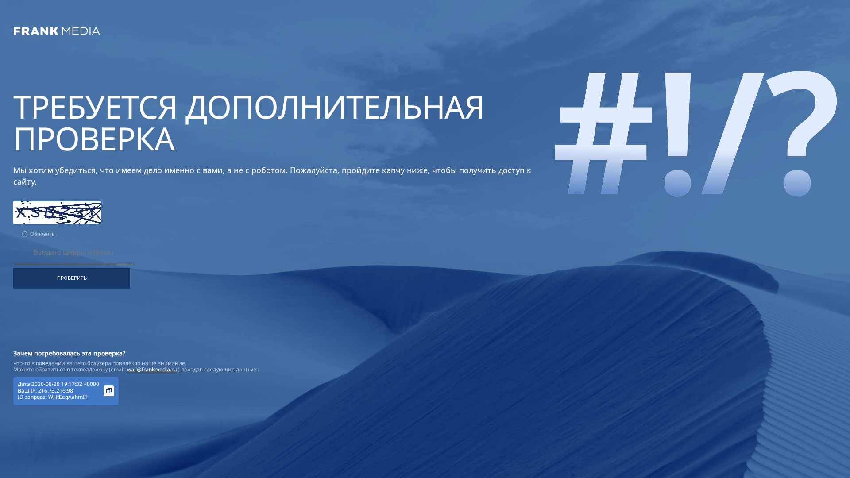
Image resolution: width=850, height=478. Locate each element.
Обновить (42, 234)
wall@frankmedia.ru (152, 369)
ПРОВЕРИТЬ (72, 278)
